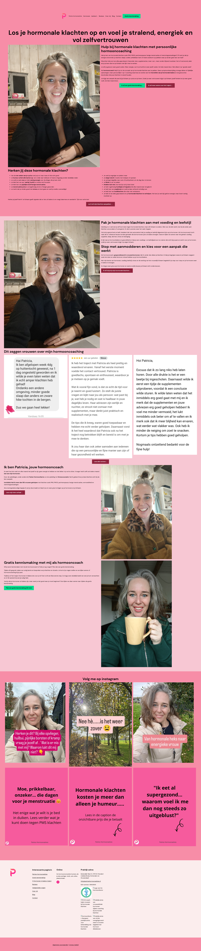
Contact (35, 898)
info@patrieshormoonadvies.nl (91, 881)
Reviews (34, 884)
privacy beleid (74, 945)
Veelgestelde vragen (38, 888)
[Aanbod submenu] (97, 16)
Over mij (35, 891)
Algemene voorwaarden (60, 945)
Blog (33, 894)
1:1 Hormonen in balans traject (41, 881)
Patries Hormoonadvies (39, 874)
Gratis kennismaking (38, 878)
